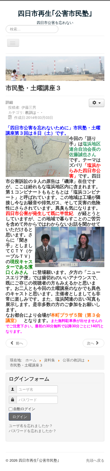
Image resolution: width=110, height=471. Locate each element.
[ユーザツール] (96, 103)
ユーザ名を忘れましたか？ (31, 425)
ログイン (19, 416)
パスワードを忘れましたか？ (32, 430)
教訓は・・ (34, 112)
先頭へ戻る (95, 460)
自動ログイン (24, 408)
